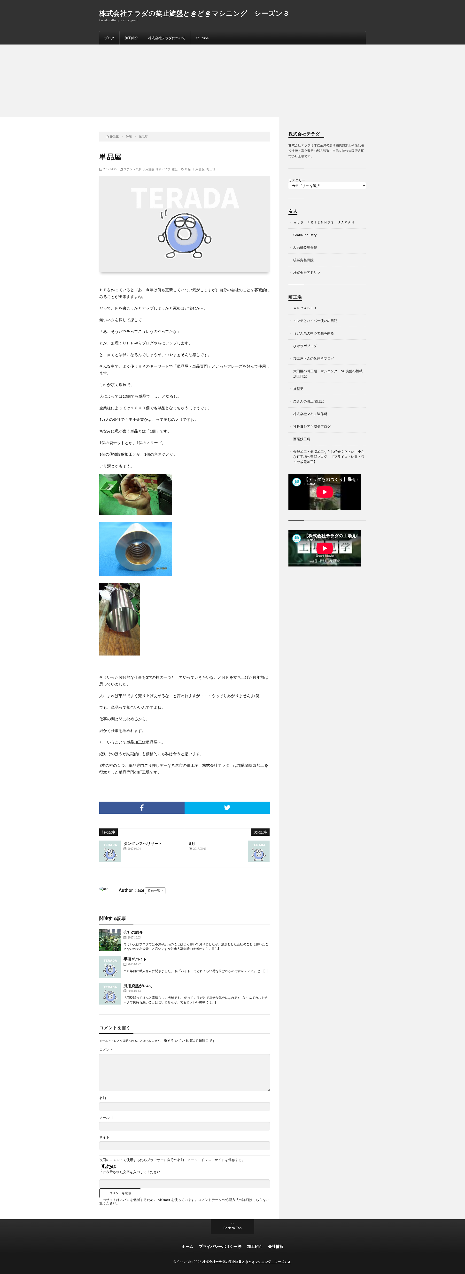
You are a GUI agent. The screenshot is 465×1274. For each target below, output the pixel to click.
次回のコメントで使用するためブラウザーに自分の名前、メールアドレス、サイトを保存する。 (172, 1160)
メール (106, 1117)
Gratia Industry (305, 235)
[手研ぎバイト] (110, 967)
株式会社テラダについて (167, 38)
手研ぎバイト (135, 959)
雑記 (175, 169)
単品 (188, 169)
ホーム (187, 1246)
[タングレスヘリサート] (110, 851)
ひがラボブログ (305, 346)
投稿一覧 (154, 891)
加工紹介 (131, 38)
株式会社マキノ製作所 (310, 414)
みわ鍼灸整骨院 (305, 247)
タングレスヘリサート (143, 843)
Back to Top (233, 1228)
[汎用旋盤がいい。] (110, 994)
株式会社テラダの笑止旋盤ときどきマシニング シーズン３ (194, 13)
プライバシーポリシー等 (220, 1246)
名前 (104, 1098)
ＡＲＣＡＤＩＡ (305, 308)
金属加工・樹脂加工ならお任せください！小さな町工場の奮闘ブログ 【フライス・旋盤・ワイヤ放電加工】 (328, 456)
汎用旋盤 (148, 169)
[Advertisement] (232, 81)
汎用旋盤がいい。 (139, 985)
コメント (106, 1049)
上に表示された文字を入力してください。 (131, 1172)
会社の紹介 (133, 932)
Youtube (202, 38)
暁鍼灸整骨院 (303, 260)
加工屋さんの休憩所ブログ (313, 358)
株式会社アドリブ (306, 272)
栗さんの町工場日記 (308, 401)
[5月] (259, 851)
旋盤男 (298, 389)
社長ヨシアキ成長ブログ (312, 426)
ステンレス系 (132, 169)
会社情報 (276, 1246)
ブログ (109, 38)
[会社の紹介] (110, 940)
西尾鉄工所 (301, 439)
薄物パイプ (163, 169)
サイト (104, 1137)
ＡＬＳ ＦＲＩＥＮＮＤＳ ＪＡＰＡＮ (323, 222)
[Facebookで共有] (142, 808)
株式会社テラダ (215, 765)
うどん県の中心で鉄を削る (313, 333)
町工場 (211, 169)
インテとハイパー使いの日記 (315, 321)
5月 (192, 843)
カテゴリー (296, 180)
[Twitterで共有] (227, 808)
